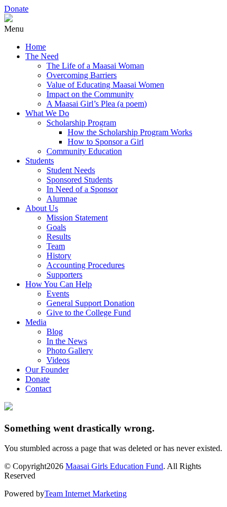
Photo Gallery (69, 350)
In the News (66, 341)
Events (57, 293)
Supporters (64, 274)
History (58, 255)
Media (35, 322)
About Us (41, 208)
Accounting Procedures (85, 265)
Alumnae (61, 198)
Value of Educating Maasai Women (105, 84)
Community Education (84, 151)
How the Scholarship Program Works (130, 132)
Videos (58, 360)
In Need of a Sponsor (82, 189)
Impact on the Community (90, 94)
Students (39, 160)
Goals (56, 227)
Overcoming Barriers (81, 75)
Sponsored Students (79, 179)
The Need (42, 56)
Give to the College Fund (88, 312)
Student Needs (70, 170)
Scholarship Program (81, 122)
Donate (16, 8)
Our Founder (47, 369)
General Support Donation (90, 303)
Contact (38, 388)
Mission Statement (77, 217)
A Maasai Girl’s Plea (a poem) (96, 103)
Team (55, 246)
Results (58, 236)
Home (35, 46)
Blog (54, 331)
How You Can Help (58, 284)
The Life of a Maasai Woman (95, 65)
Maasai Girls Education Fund (114, 466)
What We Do (47, 113)
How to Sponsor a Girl (106, 141)
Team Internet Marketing (85, 493)
